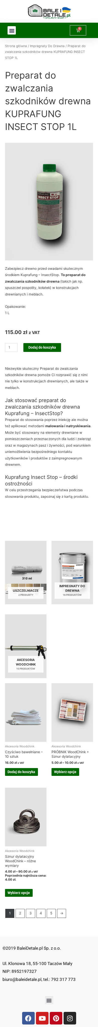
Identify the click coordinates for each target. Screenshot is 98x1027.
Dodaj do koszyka (42, 347)
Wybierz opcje (65, 772)
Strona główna (16, 46)
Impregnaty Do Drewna (47, 46)
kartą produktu (76, 496)
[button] (12, 30)
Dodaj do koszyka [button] (21, 772)
